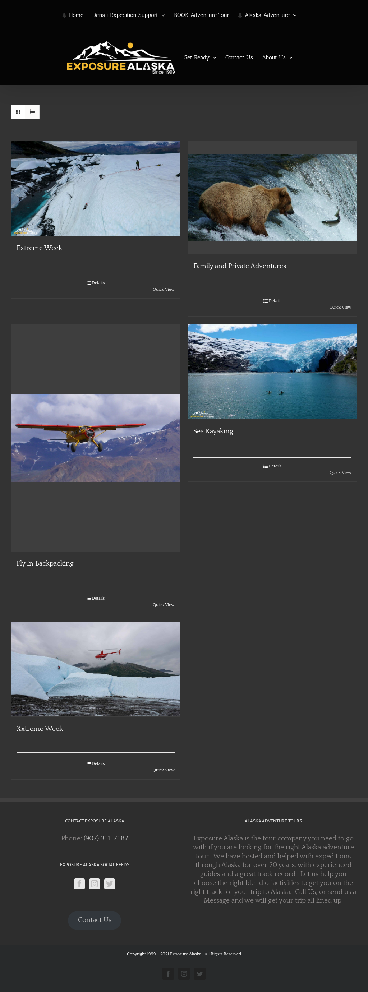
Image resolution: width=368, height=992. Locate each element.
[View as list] (32, 112)
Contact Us (94, 920)
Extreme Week (39, 248)
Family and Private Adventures (239, 266)
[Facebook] (79, 883)
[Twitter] (109, 883)
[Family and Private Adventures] (272, 197)
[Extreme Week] (95, 188)
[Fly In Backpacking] (95, 438)
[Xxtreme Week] (95, 669)
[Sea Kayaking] (272, 371)
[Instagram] (94, 883)
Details (98, 283)
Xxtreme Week (40, 729)
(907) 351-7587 (106, 838)
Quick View (164, 289)
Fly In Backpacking (45, 563)
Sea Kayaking (213, 431)
